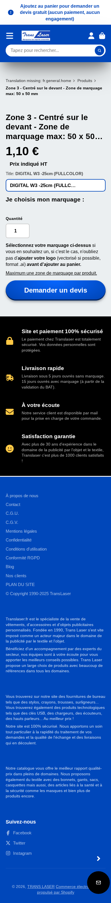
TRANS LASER (41, 886)
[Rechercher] (99, 50)
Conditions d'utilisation (26, 549)
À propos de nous (22, 495)
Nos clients (16, 575)
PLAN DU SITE (20, 584)
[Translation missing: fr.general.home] (36, 36)
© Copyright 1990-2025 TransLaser (38, 593)
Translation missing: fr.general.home (38, 80)
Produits (84, 80)
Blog (10, 566)
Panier (102, 35)
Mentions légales (21, 531)
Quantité (14, 218)
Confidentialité (19, 539)
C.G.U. (12, 513)
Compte (91, 35)
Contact (13, 504)
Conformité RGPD (23, 557)
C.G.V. (12, 522)
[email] (98, 882)
